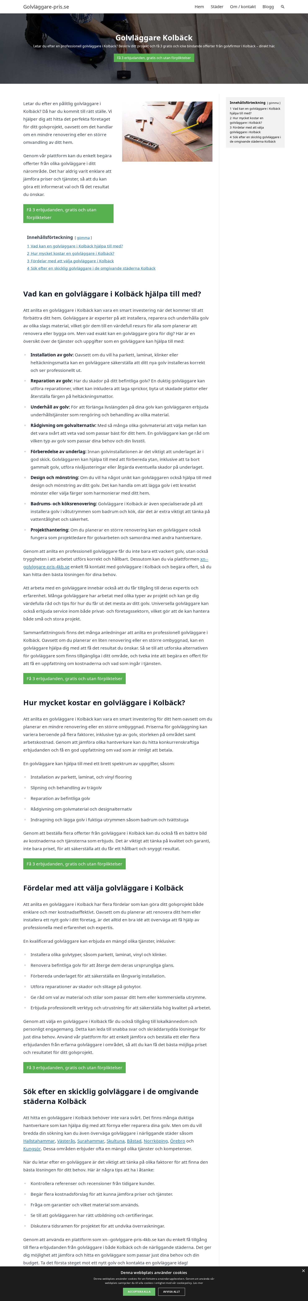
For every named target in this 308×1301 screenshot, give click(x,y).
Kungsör (32, 1148)
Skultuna (116, 1141)
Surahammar (90, 1141)
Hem (199, 6)
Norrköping (156, 1141)
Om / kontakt (243, 6)
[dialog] (154, 1283)
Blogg (268, 6)
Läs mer (198, 1283)
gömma (83, 237)
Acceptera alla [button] (139, 1291)
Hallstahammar (39, 1141)
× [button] (303, 1271)
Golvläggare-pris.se (46, 6)
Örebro (177, 1141)
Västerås (66, 1141)
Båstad (134, 1141)
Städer (217, 6)
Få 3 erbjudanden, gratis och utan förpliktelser (154, 57)
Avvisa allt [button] (171, 1291)
